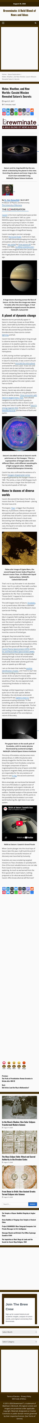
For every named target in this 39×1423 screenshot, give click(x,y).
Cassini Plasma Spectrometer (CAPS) (15, 649)
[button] (3, 23)
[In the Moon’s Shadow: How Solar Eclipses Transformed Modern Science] (19, 1107)
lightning (5, 335)
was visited (12, 244)
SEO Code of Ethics (19, 1399)
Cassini (4, 215)
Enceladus (31, 603)
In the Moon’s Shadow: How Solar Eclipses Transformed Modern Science (18, 1123)
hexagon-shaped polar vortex (19, 475)
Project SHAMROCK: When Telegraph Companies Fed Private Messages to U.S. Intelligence (19, 1227)
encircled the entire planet (25, 363)
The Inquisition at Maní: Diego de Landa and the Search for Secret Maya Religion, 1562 (17, 1240)
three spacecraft (24, 244)
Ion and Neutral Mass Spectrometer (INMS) (18, 651)
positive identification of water (17, 669)
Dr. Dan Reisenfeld (11, 200)
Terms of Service (13, 1396)
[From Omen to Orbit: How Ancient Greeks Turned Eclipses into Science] (19, 1177)
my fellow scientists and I (24, 247)
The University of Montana (12, 205)
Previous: (17, 1078)
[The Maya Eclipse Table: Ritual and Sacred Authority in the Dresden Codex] (19, 1142)
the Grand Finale (14, 237)
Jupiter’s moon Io (22, 698)
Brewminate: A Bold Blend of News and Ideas (19, 13)
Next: (15, 1086)
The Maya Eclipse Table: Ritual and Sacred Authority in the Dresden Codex (18, 1158)
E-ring (14, 776)
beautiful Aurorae (8, 410)
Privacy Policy (26, 1396)
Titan (13, 508)
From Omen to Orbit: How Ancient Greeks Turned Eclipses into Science (18, 1193)
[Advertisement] (19, 48)
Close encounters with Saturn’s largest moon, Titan (19, 396)
